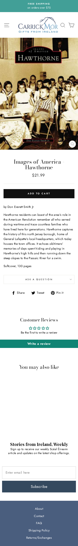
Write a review (39, 343)
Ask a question (39, 279)
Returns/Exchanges (39, 538)
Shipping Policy (39, 530)
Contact (39, 516)
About (39, 509)
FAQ (39, 523)
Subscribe (39, 486)
